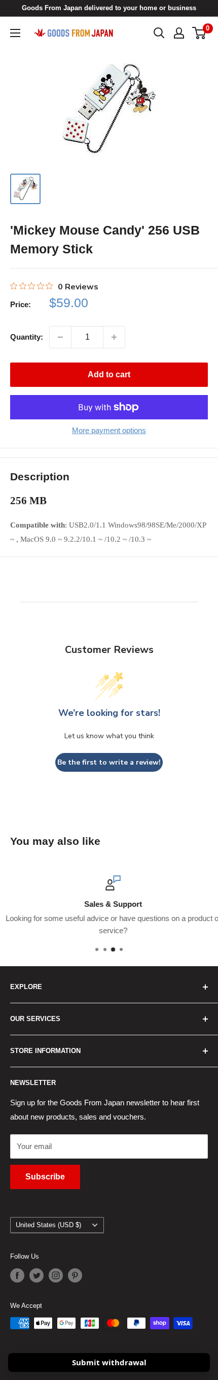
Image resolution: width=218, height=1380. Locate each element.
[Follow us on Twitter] (36, 1275)
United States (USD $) (48, 1225)
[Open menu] (15, 33)
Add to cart (109, 374)
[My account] (179, 33)
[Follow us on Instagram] (56, 1275)
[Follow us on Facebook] (17, 1275)
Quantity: (26, 337)
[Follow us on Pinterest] (75, 1275)
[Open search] (159, 33)
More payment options (109, 430)
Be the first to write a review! (109, 762)
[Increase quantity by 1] (114, 337)
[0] (199, 33)
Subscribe (45, 1176)
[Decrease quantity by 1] (60, 337)
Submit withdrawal (109, 1362)
